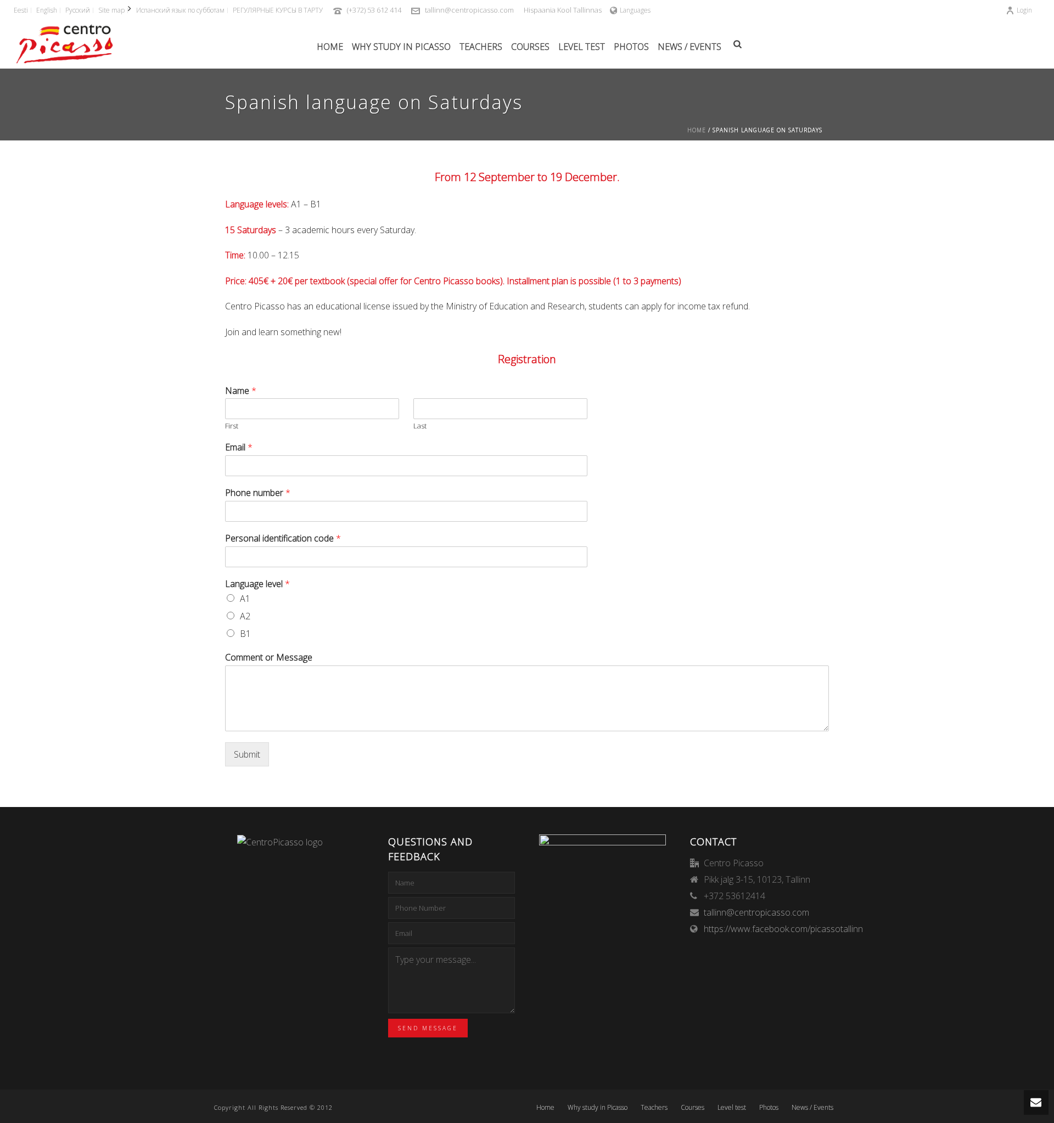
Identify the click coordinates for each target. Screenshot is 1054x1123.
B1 (245, 634)
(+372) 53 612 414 (374, 10)
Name (240, 391)
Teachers (480, 47)
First (231, 426)
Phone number (257, 493)
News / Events (689, 47)
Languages (635, 10)
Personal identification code (283, 538)
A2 (245, 616)
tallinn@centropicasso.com (469, 10)
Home (330, 47)
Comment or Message (268, 657)
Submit (247, 754)
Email (239, 447)
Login (1024, 10)
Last (420, 426)
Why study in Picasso (401, 47)
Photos (631, 47)
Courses (530, 47)
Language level (257, 584)
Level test (581, 47)
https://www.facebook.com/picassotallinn (783, 929)
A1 (245, 598)
